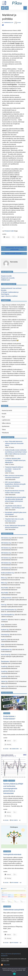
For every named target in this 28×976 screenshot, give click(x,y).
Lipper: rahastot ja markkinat (9, 296)
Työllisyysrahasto (6, 598)
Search (25, 8)
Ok (14, 973)
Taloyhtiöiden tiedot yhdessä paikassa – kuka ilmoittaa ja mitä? (15, 507)
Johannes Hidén (15, 748)
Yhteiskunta (5, 433)
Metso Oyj (4, 578)
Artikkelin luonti (5, 280)
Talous (4, 430)
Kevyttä (4, 414)
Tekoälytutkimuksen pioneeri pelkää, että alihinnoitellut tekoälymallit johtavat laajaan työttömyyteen (15, 499)
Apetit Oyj (4, 640)
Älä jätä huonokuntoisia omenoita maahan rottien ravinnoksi (14, 492)
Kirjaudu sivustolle (6, 276)
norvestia (19, 22)
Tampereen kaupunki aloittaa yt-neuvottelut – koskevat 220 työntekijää (14, 469)
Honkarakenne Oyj (6, 650)
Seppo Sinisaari (14, 882)
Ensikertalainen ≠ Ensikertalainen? (9, 717)
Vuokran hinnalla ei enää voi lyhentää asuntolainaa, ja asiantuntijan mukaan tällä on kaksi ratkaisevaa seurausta (16, 452)
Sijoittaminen (5, 426)
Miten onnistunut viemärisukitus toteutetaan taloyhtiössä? (14, 477)
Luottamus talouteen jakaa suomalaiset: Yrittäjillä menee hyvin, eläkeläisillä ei (15, 460)
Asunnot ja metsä (7, 410)
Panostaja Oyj (5, 635)
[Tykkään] (3, 25)
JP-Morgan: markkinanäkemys (10, 292)
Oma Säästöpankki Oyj (7, 615)
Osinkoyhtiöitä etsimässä (12, 854)
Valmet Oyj (4, 681)
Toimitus (9, 954)
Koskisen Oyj (5, 630)
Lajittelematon (6, 420)
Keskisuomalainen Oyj (7, 573)
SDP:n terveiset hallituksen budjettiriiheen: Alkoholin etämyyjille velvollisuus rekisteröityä (15, 484)
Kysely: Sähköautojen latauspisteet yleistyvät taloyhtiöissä (15, 527)
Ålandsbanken (5, 662)
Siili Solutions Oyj (6, 538)
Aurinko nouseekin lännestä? (13, 253)
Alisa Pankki (4, 588)
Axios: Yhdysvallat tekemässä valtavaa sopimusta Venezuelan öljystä (14, 443)
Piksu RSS (7, 965)
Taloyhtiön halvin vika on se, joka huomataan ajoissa (14, 520)
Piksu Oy (3, 954)
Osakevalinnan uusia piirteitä (13, 910)
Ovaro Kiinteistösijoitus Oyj (9, 610)
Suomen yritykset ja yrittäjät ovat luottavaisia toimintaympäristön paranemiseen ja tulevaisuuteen (13, 788)
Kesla (2, 645)
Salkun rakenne (6, 423)
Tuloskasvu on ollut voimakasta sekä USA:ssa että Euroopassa (13, 382)
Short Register (5, 294)
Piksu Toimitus (14, 820)
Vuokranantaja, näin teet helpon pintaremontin (15, 248)
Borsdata (3, 290)
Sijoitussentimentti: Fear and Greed (11, 288)
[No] (26, 971)
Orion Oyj (3, 605)
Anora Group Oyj (5, 655)
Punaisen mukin (9, 231)
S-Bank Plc (4, 620)
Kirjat (3, 417)
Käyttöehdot (16, 954)
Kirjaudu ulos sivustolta (8, 278)
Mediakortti (4, 956)
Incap (2, 625)
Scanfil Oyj (4, 667)
